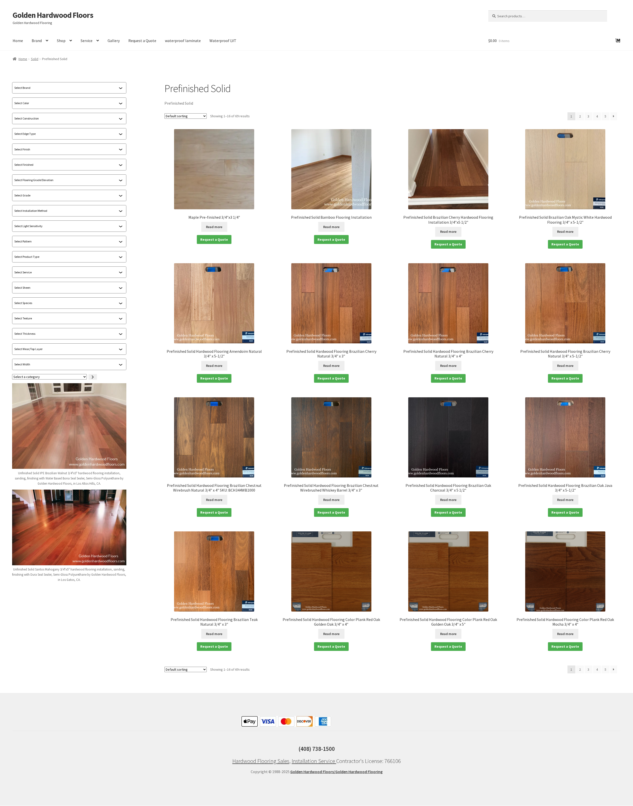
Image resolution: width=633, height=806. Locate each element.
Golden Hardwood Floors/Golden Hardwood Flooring (336, 771)
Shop (61, 40)
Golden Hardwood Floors (53, 15)
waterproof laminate (183, 40)
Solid (34, 59)
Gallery (114, 40)
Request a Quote (142, 40)
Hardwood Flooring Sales (260, 761)
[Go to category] (93, 377)
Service (86, 40)
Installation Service (314, 761)
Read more (214, 227)
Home (18, 40)
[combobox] (66, 88)
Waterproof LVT (222, 40)
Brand (37, 40)
